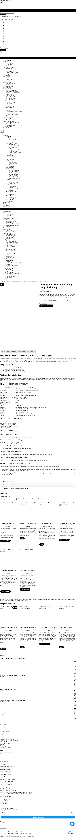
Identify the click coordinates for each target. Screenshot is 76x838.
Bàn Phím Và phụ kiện (8, 67)
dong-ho (52, 599)
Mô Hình (8, 113)
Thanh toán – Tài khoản (5, 747)
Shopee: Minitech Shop (5, 771)
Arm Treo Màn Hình (11, 90)
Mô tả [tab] (3, 351)
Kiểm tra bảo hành (4, 742)
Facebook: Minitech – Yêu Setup (7, 766)
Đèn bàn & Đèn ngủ (11, 83)
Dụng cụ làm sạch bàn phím (12, 74)
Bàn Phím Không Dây (11, 70)
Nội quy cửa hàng (4, 737)
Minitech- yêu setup (8, 836)
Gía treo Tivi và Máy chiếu (12, 97)
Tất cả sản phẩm (7, 60)
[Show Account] (1, 8)
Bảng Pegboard (6, 76)
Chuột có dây (9, 79)
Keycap (8, 75)
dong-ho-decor (68, 599)
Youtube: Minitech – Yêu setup (7, 779)
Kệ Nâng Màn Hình (10, 99)
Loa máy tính (9, 64)
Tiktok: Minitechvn (4, 776)
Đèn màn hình (9, 86)
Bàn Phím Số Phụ (10, 71)
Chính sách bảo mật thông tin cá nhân (9, 740)
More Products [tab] (30, 351)
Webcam (8, 115)
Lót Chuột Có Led (10, 102)
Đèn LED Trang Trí (10, 84)
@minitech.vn (10, 808)
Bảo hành (2, 744)
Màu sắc (44, 300)
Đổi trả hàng (3, 746)
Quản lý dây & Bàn (7, 126)
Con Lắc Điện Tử (10, 109)
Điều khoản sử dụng (5, 743)
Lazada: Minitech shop (5, 774)
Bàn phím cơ (9, 68)
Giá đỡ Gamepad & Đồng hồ (13, 92)
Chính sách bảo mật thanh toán (7, 739)
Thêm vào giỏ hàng (46, 305)
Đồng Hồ (8, 110)
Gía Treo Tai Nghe (10, 95)
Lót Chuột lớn (9, 103)
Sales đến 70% (6, 127)
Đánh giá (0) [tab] (21, 351)
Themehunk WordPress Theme (27, 836)
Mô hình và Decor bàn (8, 107)
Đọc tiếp (3, 648)
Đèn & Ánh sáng (7, 82)
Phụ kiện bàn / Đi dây (8, 117)
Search (3, 14)
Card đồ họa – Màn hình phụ (13, 122)
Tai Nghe (8, 66)
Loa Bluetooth (9, 63)
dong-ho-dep (11, 600)
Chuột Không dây (10, 80)
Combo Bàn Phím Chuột (12, 72)
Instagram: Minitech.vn (5, 769)
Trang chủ (2, 281)
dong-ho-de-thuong (59, 599)
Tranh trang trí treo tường (12, 114)
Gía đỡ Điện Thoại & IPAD (12, 91)
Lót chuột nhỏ (9, 105)
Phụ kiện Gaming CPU (8, 121)
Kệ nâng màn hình (10, 98)
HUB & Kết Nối (7, 87)
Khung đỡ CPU (9, 123)
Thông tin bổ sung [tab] (11, 351)
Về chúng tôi (3, 764)
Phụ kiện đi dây (9, 119)
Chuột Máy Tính (7, 78)
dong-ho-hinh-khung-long (21, 600)
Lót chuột (5, 101)
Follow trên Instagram (38, 817)
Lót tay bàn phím (10, 106)
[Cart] (38, 10)
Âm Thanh (5, 62)
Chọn (22, 538)
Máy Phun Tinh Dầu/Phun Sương (14, 111)
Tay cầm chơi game (10, 125)
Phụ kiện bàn (9, 118)
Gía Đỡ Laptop (9, 94)
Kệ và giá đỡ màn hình (8, 88)
